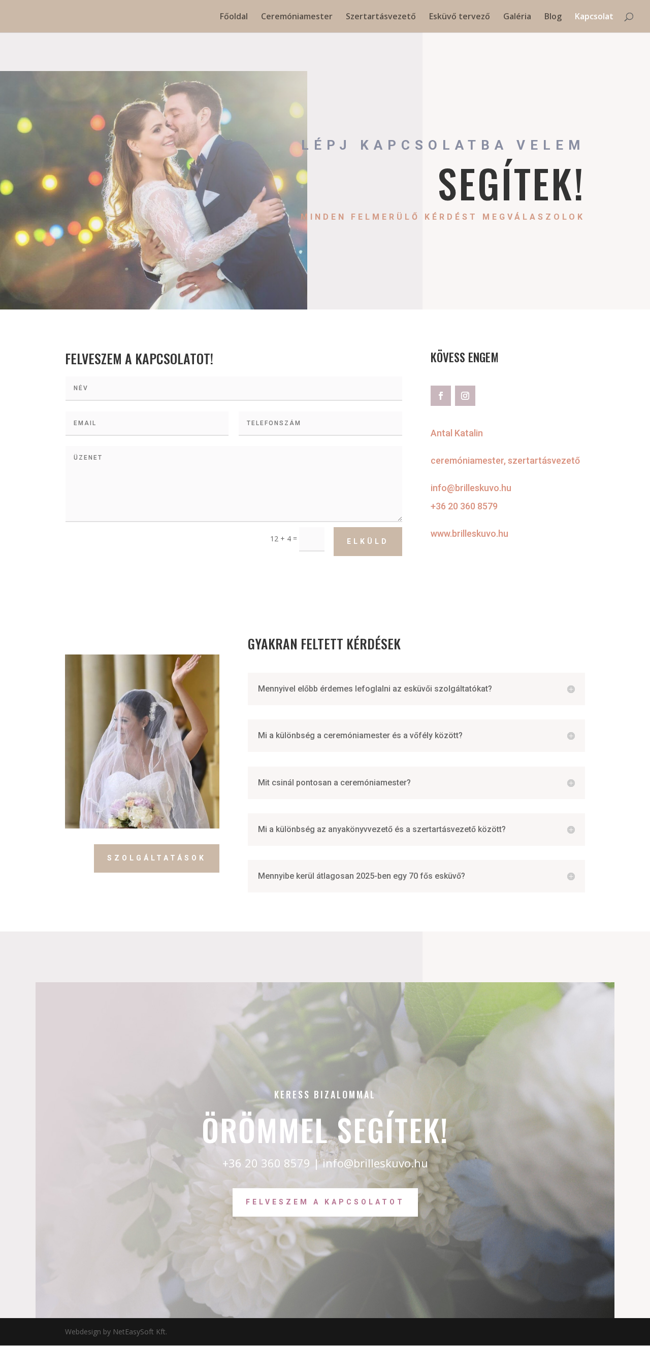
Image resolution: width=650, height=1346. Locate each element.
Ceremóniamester (297, 17)
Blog (553, 17)
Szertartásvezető (381, 17)
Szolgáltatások (156, 858)
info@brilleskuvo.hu (471, 487)
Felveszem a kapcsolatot (325, 1202)
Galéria (517, 17)
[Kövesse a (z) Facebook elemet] (441, 396)
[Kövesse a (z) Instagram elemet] (465, 396)
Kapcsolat (594, 17)
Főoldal (234, 17)
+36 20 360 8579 (464, 506)
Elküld (368, 541)
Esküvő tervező (459, 17)
